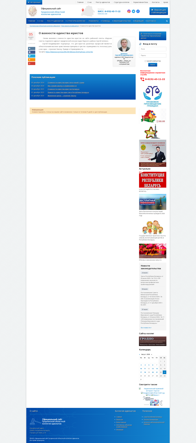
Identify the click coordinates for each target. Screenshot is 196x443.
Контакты (155, 2)
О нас (89, 2)
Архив (165, 2)
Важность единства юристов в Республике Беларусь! (68, 92)
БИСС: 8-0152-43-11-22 (109, 11)
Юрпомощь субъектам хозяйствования (124, 426)
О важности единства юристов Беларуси (63, 89)
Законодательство (122, 21)
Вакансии (119, 419)
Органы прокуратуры (151, 419)
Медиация (138, 21)
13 (153, 369)
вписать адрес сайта (49, 11)
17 (141, 372)
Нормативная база (140, 2)
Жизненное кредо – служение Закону (62, 96)
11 (145, 369)
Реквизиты (94, 21)
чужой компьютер (153, 61)
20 (153, 372)
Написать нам (102, 14)
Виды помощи (121, 422)
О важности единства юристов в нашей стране (66, 82)
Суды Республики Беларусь (153, 417)
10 (141, 369)
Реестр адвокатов (103, 2)
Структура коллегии (121, 2)
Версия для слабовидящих (158, 11)
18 (145, 372)
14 (157, 369)
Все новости (146, 328)
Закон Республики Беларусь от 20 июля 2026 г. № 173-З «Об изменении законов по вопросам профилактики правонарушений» (152, 280)
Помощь (106, 21)
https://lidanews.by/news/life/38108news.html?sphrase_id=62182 (69, 52)
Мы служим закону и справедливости (62, 86)
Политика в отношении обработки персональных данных (151, 36)
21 (157, 372)
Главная (80, 2)
